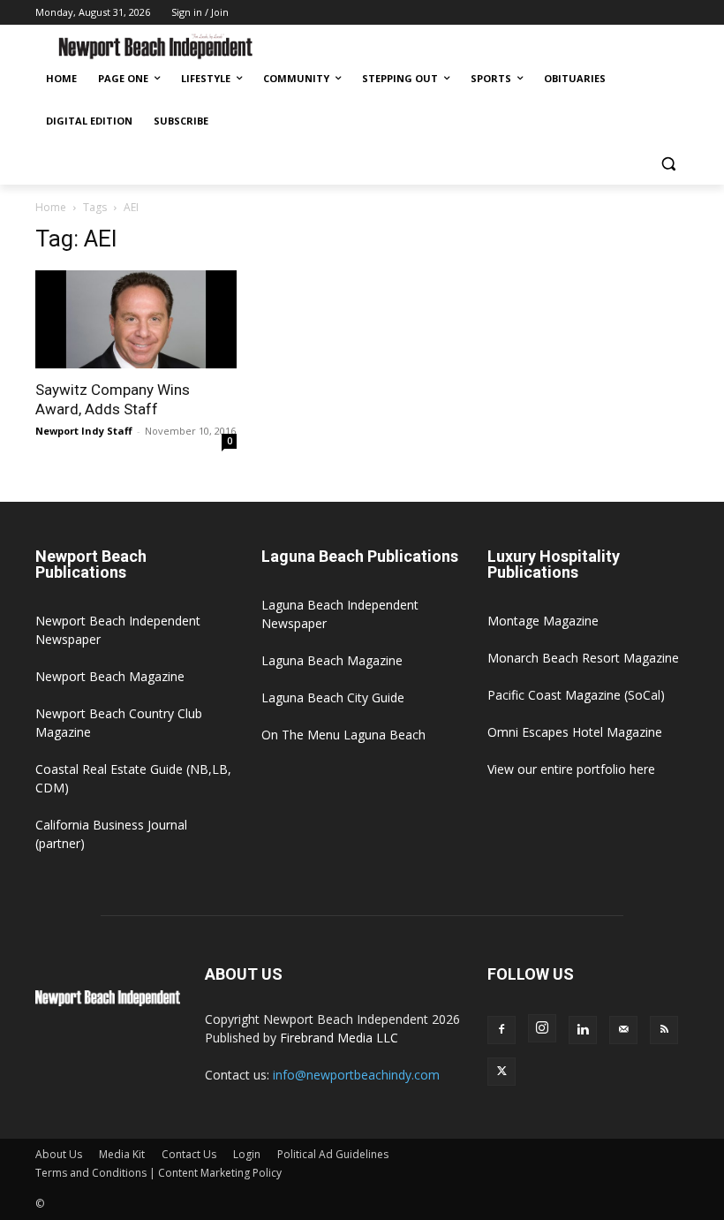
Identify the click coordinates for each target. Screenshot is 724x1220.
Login (246, 1154)
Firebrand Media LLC (339, 1037)
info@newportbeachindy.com (356, 1074)
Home (50, 207)
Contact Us (189, 1154)
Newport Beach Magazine (110, 676)
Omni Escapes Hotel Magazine (574, 732)
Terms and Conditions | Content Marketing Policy (158, 1172)
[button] (668, 164)
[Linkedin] (583, 1030)
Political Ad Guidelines (332, 1154)
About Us (58, 1154)
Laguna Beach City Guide (332, 697)
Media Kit (122, 1154)
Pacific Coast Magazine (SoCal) (576, 694)
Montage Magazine (543, 620)
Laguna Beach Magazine (332, 660)
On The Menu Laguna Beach (343, 734)
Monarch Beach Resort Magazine (583, 657)
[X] (501, 1071)
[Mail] (623, 1030)
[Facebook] (501, 1030)
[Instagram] (542, 1028)
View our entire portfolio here (571, 769)
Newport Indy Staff (83, 430)
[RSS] (664, 1030)
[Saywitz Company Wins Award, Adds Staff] (136, 319)
